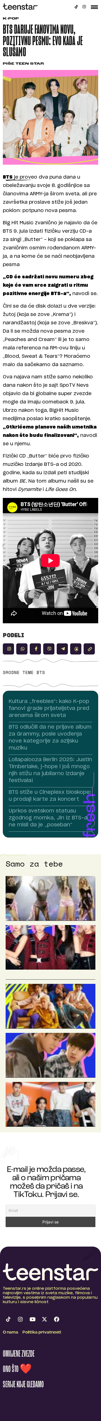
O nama (10, 1332)
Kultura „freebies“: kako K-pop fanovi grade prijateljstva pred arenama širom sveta (49, 708)
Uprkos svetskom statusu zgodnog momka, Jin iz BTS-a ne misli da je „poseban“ (48, 818)
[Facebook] (56, 1319)
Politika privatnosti (41, 1332)
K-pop (11, 18)
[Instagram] (84, 7)
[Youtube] (32, 1319)
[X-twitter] (44, 1319)
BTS (40, 672)
